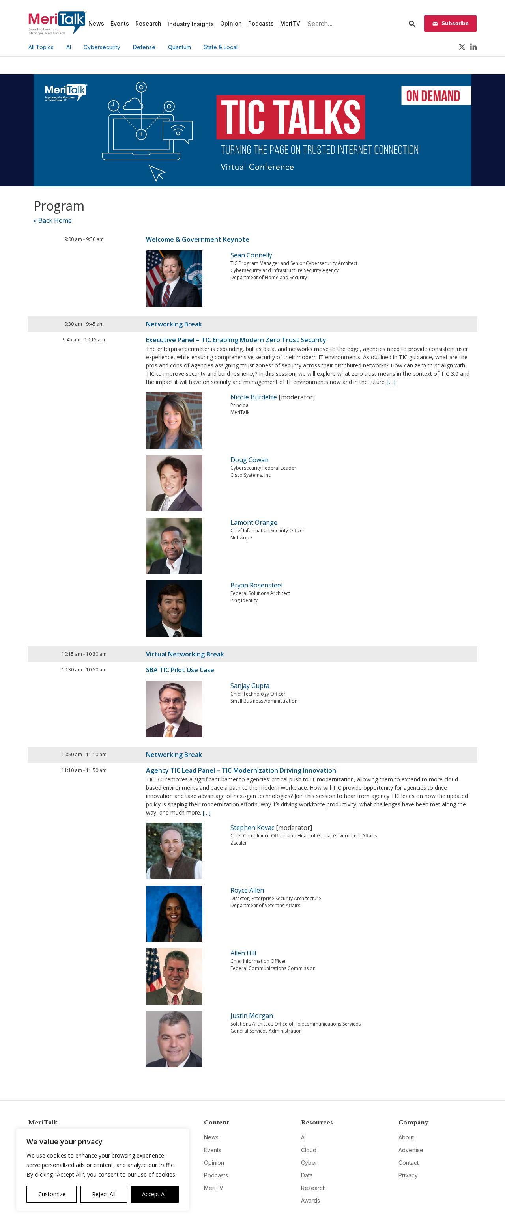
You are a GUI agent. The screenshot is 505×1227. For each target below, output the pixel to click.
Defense (144, 47)
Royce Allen (247, 890)
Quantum (179, 47)
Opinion (231, 23)
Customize (51, 1194)
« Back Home (53, 220)
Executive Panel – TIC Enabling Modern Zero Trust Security (236, 340)
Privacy (408, 1175)
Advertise (410, 1150)
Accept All (154, 1194)
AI (68, 47)
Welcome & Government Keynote (197, 239)
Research (148, 23)
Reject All (104, 1194)
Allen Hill (243, 953)
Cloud (308, 1150)
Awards (310, 1200)
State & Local (221, 47)
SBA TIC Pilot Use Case (180, 670)
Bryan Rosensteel (256, 585)
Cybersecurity (102, 47)
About (406, 1137)
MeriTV (290, 23)
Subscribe (455, 23)
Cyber (309, 1162)
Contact (408, 1162)
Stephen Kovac (252, 827)
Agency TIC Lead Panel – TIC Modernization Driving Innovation (241, 770)
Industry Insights (191, 24)
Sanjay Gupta (249, 685)
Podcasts (261, 23)
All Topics (41, 47)
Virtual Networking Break (185, 654)
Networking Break (174, 324)
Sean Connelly (251, 255)
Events (119, 23)
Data (307, 1175)
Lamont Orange (253, 522)
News (96, 23)
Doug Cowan (249, 459)
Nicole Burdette (253, 397)
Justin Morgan (251, 1015)
